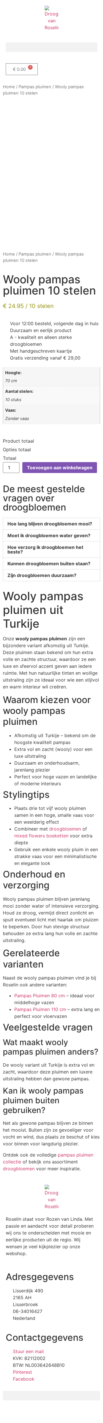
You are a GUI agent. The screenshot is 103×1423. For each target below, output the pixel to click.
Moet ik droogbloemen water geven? (48, 535)
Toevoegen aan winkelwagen (59, 467)
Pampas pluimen (35, 86)
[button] (51, 47)
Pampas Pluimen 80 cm (39, 995)
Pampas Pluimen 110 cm (40, 1009)
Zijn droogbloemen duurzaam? (41, 575)
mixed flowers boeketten (41, 836)
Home (9, 86)
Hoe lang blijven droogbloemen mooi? (49, 524)
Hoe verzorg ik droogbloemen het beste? (45, 549)
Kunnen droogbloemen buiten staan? (48, 563)
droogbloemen (65, 829)
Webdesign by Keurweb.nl (30, 1412)
